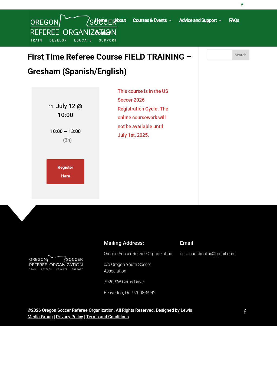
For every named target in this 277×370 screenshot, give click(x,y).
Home (101, 20)
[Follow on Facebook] (245, 311)
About (120, 20)
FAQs (234, 20)
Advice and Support (198, 20)
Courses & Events (150, 20)
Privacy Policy (69, 316)
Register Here (65, 171)
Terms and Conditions (107, 316)
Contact (102, 33)
